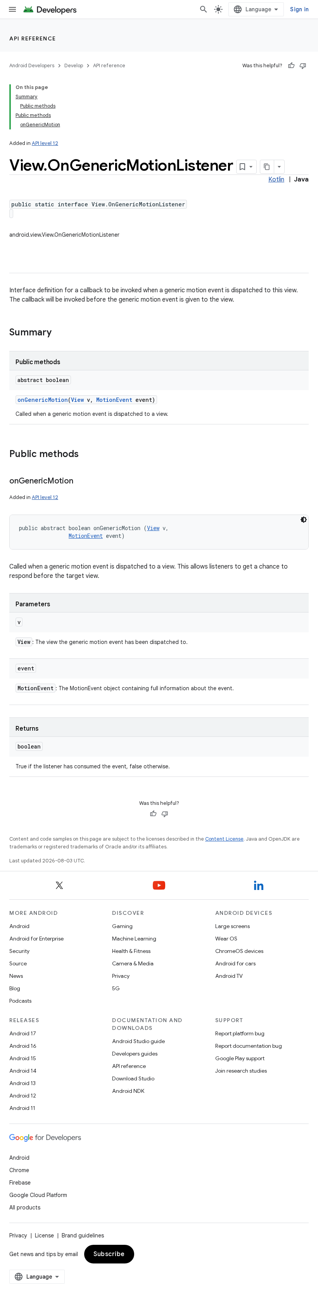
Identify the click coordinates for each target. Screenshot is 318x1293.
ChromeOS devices (239, 951)
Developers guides (134, 1053)
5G (116, 988)
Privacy (121, 975)
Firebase (20, 1182)
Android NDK (128, 1090)
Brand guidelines (83, 1235)
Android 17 (22, 1033)
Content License (224, 839)
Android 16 (22, 1045)
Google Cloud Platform (38, 1195)
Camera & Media (133, 963)
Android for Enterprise (36, 938)
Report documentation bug (248, 1045)
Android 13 (22, 1083)
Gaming (122, 926)
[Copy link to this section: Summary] (59, 333)
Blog (14, 988)
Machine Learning (134, 938)
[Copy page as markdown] (267, 166)
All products (24, 1207)
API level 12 (45, 143)
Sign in (299, 9)
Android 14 (22, 1070)
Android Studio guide (138, 1041)
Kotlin (276, 179)
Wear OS (226, 938)
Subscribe (109, 1254)
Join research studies (241, 1070)
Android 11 (22, 1108)
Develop (73, 65)
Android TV (229, 975)
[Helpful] (291, 66)
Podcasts (20, 1000)
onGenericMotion (42, 399)
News (16, 975)
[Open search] (203, 9)
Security (19, 951)
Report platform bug (239, 1033)
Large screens (232, 926)
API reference (32, 38)
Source (18, 963)
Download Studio (133, 1078)
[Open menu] (12, 9)
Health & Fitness (131, 951)
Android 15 (22, 1058)
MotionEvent (114, 399)
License (44, 1235)
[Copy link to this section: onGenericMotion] (80, 481)
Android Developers (31, 65)
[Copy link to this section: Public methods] (86, 454)
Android (19, 926)
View (77, 399)
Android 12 (22, 1095)
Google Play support (239, 1058)
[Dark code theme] (303, 519)
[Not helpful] (303, 66)
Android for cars (235, 963)
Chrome (19, 1170)
